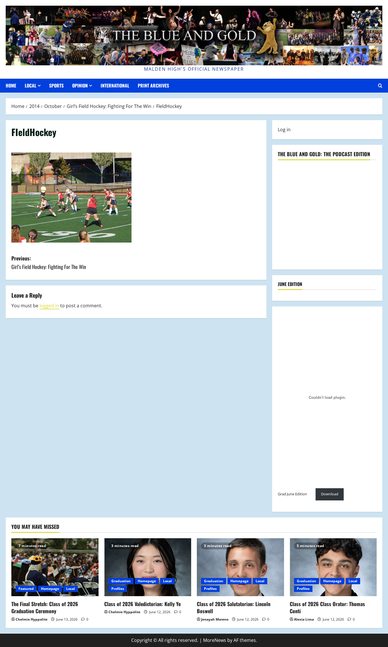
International (115, 85)
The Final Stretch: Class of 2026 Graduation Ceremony (44, 607)
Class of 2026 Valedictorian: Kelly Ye (142, 604)
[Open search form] (380, 85)
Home (11, 85)
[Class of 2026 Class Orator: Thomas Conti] (333, 567)
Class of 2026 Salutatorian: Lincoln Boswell (233, 607)
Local (30, 85)
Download (329, 493)
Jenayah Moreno (214, 619)
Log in (284, 129)
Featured (26, 588)
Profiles (117, 588)
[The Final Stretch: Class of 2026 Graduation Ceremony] (55, 567)
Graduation (121, 581)
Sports (56, 85)
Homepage (50, 588)
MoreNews (214, 640)
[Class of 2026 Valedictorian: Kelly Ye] (147, 567)
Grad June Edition (292, 493)
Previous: (48, 262)
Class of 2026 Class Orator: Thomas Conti (327, 607)
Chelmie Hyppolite (31, 619)
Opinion (80, 85)
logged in (49, 305)
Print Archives (153, 85)
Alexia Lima (304, 619)
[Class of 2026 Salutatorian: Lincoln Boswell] (240, 567)
